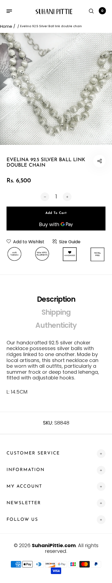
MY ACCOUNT (24, 486)
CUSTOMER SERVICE (33, 453)
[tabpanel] (56, 89)
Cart (102, 10)
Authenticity (56, 325)
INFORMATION (26, 470)
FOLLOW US (22, 519)
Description (56, 299)
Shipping (56, 312)
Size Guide (69, 242)
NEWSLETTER (24, 503)
